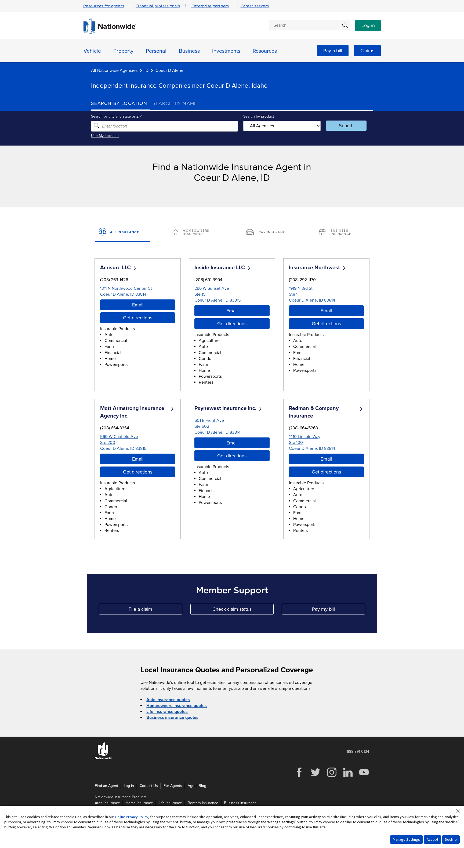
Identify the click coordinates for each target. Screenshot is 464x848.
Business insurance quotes (172, 717)
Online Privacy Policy (131, 816)
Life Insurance (170, 803)
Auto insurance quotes (168, 699)
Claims (367, 51)
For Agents (173, 785)
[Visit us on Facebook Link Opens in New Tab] (299, 776)
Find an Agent (106, 785)
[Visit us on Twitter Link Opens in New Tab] (315, 776)
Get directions (137, 318)
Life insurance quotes (167, 711)
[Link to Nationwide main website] (110, 32)
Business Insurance (240, 803)
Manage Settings (406, 839)
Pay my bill (338, 610)
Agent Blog (197, 785)
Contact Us (149, 785)
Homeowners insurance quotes (176, 705)
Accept (432, 839)
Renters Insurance (203, 803)
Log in (368, 25)
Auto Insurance (107, 803)
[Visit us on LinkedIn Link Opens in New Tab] (347, 776)
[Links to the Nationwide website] (103, 758)
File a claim (155, 610)
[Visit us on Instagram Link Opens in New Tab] (331, 776)
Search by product (258, 116)
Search (346, 126)
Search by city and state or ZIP (116, 116)
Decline (451, 839)
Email (137, 305)
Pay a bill (332, 51)
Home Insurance (139, 803)
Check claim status (243, 610)
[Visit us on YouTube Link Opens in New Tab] (363, 776)
